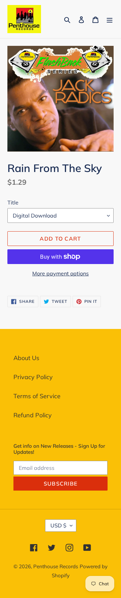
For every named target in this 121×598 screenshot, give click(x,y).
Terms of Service (37, 396)
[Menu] (110, 19)
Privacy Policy (33, 377)
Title (12, 202)
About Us (26, 358)
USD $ (58, 525)
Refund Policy (32, 415)
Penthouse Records (55, 566)
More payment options (60, 273)
